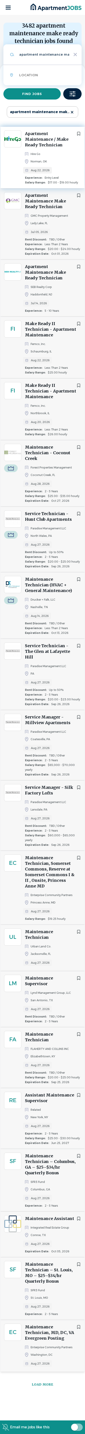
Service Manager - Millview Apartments (47, 719)
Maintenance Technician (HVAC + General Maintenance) (48, 585)
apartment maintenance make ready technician (44, 112)
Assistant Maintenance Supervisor (49, 1097)
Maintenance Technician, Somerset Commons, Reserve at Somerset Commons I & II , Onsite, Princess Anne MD (50, 872)
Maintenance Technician (39, 934)
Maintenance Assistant (49, 1218)
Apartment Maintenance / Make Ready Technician (46, 139)
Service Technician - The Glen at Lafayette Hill (47, 651)
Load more (42, 1384)
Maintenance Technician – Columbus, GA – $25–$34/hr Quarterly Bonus (50, 1164)
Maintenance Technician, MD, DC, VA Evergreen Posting (49, 1332)
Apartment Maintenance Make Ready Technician (45, 201)
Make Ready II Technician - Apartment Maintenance (50, 329)
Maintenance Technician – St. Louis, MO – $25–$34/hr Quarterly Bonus (49, 1273)
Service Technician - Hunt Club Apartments (48, 516)
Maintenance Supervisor (39, 980)
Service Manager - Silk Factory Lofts (49, 790)
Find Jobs (32, 94)
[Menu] (8, 8)
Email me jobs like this (30, 1427)
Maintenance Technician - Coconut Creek (47, 453)
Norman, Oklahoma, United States (32, 101)
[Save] (78, 134)
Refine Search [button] (72, 94)
